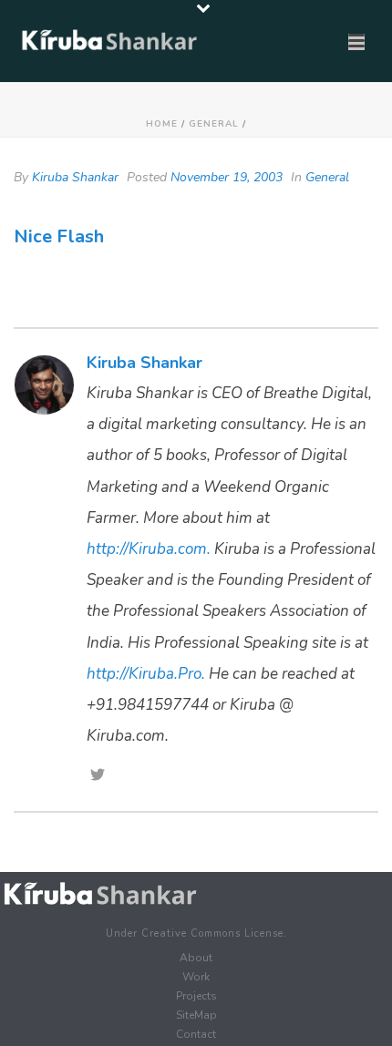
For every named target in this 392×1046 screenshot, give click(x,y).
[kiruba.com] (100, 894)
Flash (80, 236)
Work (196, 976)
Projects (196, 996)
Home (162, 124)
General (214, 124)
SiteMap (196, 1015)
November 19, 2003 (226, 177)
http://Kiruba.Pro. (146, 673)
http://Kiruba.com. (149, 548)
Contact (196, 1034)
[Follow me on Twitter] (97, 776)
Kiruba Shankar (75, 177)
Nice (33, 236)
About (196, 957)
